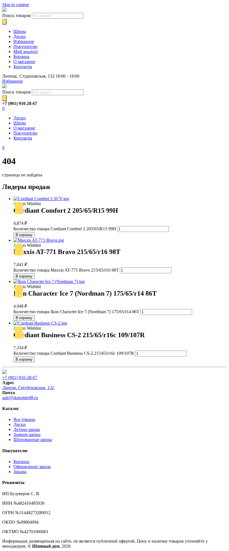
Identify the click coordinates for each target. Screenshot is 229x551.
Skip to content (15, 4)
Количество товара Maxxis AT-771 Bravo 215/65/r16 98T (66, 270)
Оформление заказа (32, 466)
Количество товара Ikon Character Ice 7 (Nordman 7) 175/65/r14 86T (76, 311)
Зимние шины (26, 434)
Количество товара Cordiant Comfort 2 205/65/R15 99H (64, 228)
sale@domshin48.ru (20, 397)
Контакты (22, 66)
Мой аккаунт (25, 51)
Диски (19, 36)
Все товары (24, 419)
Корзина (21, 56)
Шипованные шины (32, 439)
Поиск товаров (16, 15)
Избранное (23, 41)
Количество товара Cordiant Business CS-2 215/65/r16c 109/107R (73, 353)
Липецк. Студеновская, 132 (28, 387)
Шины (19, 31)
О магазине (24, 61)
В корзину (24, 235)
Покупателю (25, 46)
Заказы (20, 471)
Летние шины (26, 429)
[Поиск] (4, 22)
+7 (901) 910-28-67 (19, 377)
